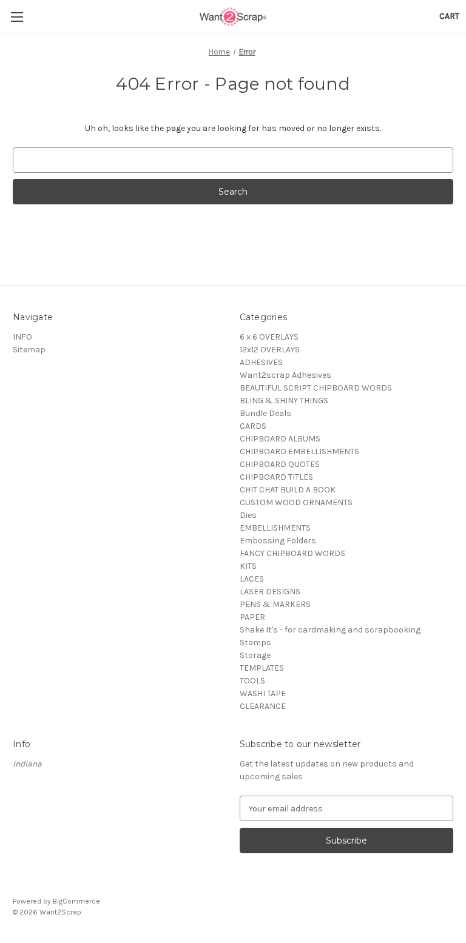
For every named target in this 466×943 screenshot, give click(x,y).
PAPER (252, 617)
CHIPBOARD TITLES (276, 477)
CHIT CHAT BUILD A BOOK (288, 490)
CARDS (253, 426)
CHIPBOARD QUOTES (280, 464)
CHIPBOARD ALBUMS (280, 439)
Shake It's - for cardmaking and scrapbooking (330, 630)
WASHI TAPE (263, 693)
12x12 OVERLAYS (270, 349)
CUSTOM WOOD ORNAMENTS (296, 502)
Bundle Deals (265, 413)
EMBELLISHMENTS (275, 528)
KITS (248, 566)
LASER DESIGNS (270, 591)
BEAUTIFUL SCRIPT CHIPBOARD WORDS (316, 388)
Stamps (255, 642)
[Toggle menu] (16, 16)
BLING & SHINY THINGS (284, 400)
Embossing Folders (278, 540)
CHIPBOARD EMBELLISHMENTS (299, 451)
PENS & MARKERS (275, 604)
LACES (252, 579)
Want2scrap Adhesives (285, 375)
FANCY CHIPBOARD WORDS (292, 553)
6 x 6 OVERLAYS (269, 337)
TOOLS (252, 681)
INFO (22, 337)
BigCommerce (76, 901)
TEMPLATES (262, 668)
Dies (248, 515)
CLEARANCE (263, 706)
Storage (255, 655)
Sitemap (29, 349)
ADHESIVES (261, 362)
